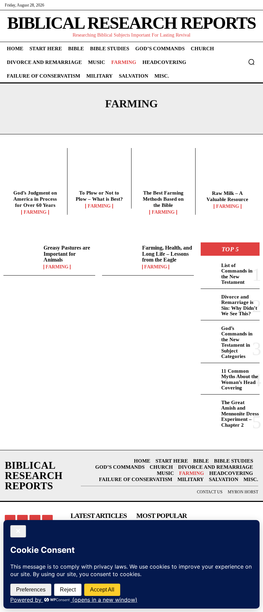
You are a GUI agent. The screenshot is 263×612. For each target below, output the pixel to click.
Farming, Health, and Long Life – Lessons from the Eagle (167, 254)
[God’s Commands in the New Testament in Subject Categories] (209, 332)
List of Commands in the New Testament (236, 274)
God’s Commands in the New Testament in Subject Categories (236, 342)
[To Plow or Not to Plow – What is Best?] (99, 171)
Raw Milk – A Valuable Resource (227, 196)
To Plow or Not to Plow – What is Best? (99, 196)
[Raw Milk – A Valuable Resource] (227, 171)
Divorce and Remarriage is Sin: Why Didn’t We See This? (239, 305)
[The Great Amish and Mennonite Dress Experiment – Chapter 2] (209, 406)
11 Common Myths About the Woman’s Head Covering (239, 379)
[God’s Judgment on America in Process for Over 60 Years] (35, 171)
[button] (251, 62)
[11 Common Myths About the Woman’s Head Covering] (209, 374)
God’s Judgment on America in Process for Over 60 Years (35, 199)
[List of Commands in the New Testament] (209, 269)
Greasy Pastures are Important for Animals (66, 254)
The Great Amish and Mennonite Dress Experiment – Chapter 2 (240, 414)
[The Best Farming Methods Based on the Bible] (163, 171)
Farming (35, 212)
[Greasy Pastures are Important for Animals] (21, 257)
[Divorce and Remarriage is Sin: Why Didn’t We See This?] (209, 300)
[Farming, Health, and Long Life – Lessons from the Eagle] (120, 257)
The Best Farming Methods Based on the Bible (163, 199)
